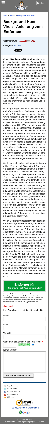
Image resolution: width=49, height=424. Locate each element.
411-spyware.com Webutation (24, 408)
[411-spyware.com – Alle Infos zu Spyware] (21, 5)
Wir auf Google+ (13, 394)
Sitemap (41, 422)
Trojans (12, 15)
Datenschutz (10, 422)
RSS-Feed (10, 397)
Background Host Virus (25, 15)
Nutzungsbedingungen (26, 422)
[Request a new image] (33, 344)
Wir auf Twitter (12, 389)
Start (5, 15)
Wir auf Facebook (13, 391)
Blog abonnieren (13, 386)
